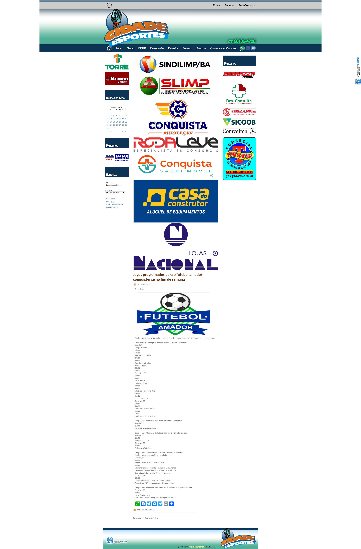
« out (109, 131)
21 (123, 122)
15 (126, 119)
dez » (124, 131)
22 (126, 122)
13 (120, 119)
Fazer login (110, 199)
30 (108, 128)
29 (126, 125)
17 (111, 122)
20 (120, 122)
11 (114, 119)
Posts (110, 201)
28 (123, 125)
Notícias (151, 510)
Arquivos (108, 190)
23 (108, 125)
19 (117, 122)
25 (114, 125)
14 (123, 119)
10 (111, 119)
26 (117, 125)
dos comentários (114, 204)
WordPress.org (112, 207)
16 (108, 122)
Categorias (109, 183)
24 (111, 125)
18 (114, 122)
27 (120, 125)
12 (117, 119)
